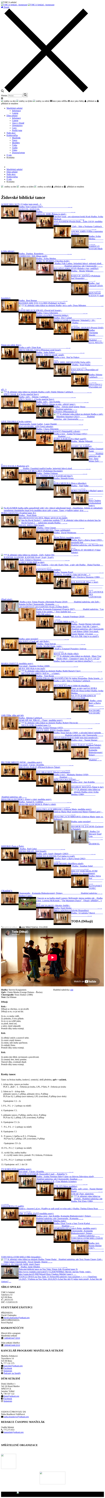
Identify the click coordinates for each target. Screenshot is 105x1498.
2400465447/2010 (12, 1338)
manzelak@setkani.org (14, 1432)
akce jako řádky (77, 101)
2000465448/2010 (12, 1345)
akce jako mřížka (59, 101)
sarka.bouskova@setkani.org (16, 1417)
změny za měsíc (42, 101)
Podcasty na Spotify (12, 1373)
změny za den (9, 101)
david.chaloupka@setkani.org (17, 1317)
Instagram (8, 1371)
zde (71, 990)
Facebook (8, 1368)
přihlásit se (91, 101)
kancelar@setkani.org (13, 1366)
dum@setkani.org (11, 1396)
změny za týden (25, 101)
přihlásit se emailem (75, 186)
